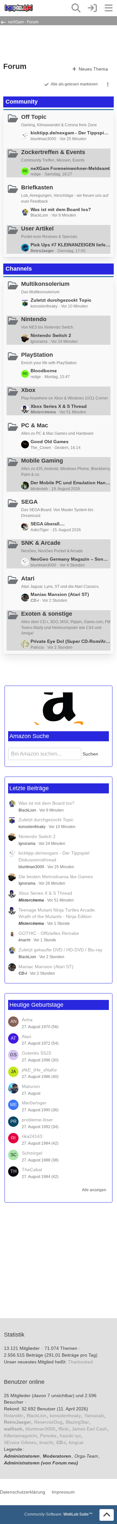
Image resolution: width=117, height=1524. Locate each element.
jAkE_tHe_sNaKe (39, 1069)
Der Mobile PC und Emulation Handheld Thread (70, 482)
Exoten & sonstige (46, 614)
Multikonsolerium (45, 284)
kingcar (76, 1442)
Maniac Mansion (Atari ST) (60, 594)
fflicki (63, 1428)
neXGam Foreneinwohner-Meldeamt (70, 168)
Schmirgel (32, 1153)
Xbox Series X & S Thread (59, 406)
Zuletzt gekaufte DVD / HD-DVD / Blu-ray (60, 949)
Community (22, 101)
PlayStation (37, 355)
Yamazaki (94, 1415)
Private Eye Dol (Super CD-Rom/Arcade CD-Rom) (70, 641)
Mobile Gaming (42, 460)
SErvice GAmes (20, 1442)
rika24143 (32, 1136)
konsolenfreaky (32, 826)
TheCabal (32, 1169)
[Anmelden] (92, 8)
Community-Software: (58, 1514)
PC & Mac (34, 425)
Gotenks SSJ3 (36, 1053)
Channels (19, 268)
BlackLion (27, 810)
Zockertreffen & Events (53, 152)
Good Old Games (50, 441)
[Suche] (76, 8)
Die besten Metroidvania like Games (56, 876)
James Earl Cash (89, 1428)
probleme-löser (37, 1119)
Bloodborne (44, 370)
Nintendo (33, 319)
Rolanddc (13, 1415)
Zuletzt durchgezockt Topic (61, 300)
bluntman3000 (31, 867)
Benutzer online (24, 1382)
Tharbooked (80, 1361)
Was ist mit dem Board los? (61, 209)
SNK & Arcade (40, 543)
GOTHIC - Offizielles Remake (49, 933)
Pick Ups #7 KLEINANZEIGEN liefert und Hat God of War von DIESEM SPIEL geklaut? (70, 244)
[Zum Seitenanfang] (106, 1515)
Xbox (28, 390)
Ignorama (27, 843)
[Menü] (108, 8)
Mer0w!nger (34, 1102)
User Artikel (37, 228)
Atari (27, 578)
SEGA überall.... (48, 523)
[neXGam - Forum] (18, 8)
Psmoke (48, 1435)
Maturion (31, 1086)
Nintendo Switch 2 (51, 335)
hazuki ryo (70, 1435)
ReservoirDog (48, 1422)
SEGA (29, 502)
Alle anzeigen (94, 1190)
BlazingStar (77, 1422)
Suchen (90, 753)
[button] (108, 84)
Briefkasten (37, 187)
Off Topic (33, 117)
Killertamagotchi (20, 1435)
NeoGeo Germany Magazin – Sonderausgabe (70, 559)
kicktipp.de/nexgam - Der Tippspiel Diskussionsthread (70, 132)
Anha (27, 1019)
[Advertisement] (55, 43)
